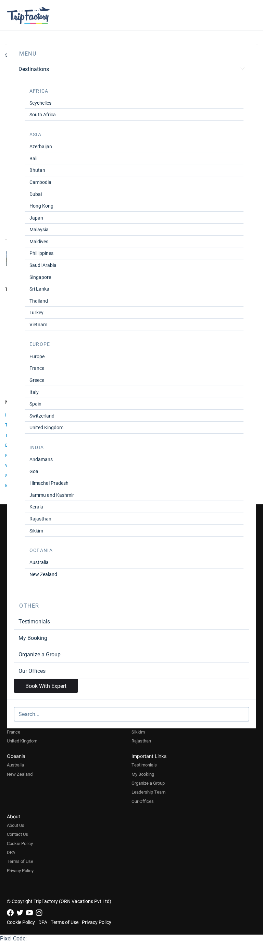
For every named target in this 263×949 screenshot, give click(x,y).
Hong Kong (41, 205)
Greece (36, 380)
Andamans (41, 459)
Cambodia (40, 182)
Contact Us (17, 834)
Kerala (36, 506)
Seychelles (40, 102)
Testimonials (34, 621)
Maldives (38, 241)
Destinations (33, 68)
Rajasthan (40, 518)
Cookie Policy (20, 843)
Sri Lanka (39, 288)
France (36, 368)
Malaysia (39, 229)
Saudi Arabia (43, 265)
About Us (15, 825)
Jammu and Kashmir (51, 495)
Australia (39, 562)
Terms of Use (20, 861)
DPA (11, 852)
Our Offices (32, 670)
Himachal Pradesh (48, 483)
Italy (34, 392)
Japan (36, 217)
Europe (37, 356)
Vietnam (38, 324)
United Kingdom (46, 427)
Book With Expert (45, 685)
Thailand (38, 300)
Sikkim (36, 530)
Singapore (40, 277)
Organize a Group (39, 654)
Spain (35, 403)
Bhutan (37, 170)
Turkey (36, 312)
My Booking (32, 637)
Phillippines (41, 253)
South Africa (42, 114)
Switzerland (41, 415)
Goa (33, 471)
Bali (33, 158)
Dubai (35, 194)
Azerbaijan (40, 146)
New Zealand (43, 574)
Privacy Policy (20, 870)
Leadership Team (148, 792)
